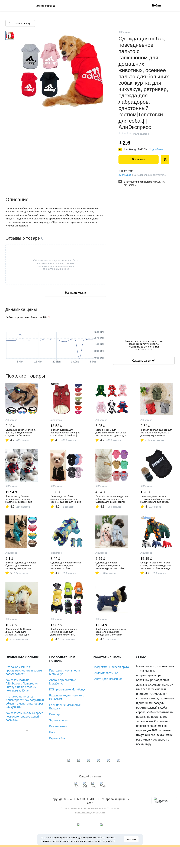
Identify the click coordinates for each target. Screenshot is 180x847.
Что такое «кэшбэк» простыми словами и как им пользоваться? (24, 671)
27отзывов (124, 174)
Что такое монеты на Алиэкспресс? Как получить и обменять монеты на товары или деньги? (25, 702)
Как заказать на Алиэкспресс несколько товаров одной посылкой (24, 717)
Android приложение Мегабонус (62, 682)
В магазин (138, 159)
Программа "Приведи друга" (111, 667)
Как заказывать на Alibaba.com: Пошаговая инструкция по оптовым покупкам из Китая (22, 685)
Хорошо (131, 839)
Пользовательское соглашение (82, 808)
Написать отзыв (75, 292)
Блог (52, 732)
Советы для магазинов (108, 678)
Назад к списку (22, 23)
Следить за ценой (143, 360)
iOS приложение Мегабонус (67, 689)
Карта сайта (57, 738)
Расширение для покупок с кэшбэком (66, 697)
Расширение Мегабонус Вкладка (65, 706)
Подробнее (156, 149)
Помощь (54, 714)
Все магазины (58, 726)
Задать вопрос (58, 720)
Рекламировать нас (105, 672)
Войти (156, 5)
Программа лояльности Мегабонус (64, 672)
